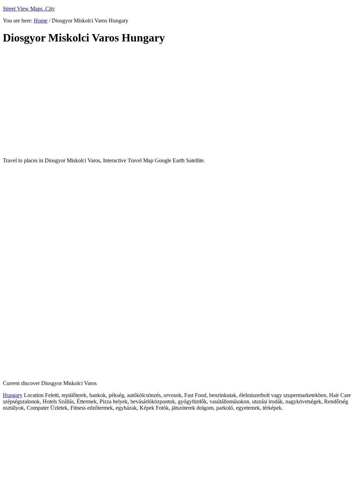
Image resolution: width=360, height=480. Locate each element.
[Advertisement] (173, 101)
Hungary (12, 395)
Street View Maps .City (29, 9)
